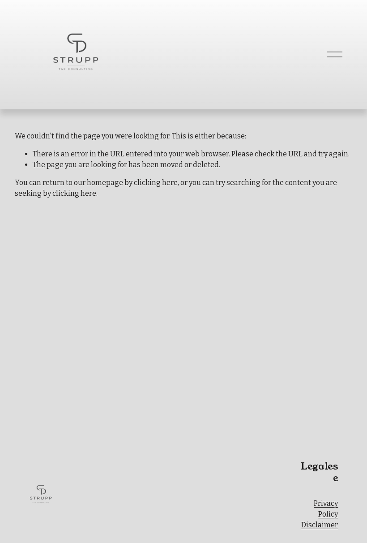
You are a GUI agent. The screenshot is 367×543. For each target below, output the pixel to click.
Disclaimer (319, 525)
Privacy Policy (326, 508)
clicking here (156, 182)
